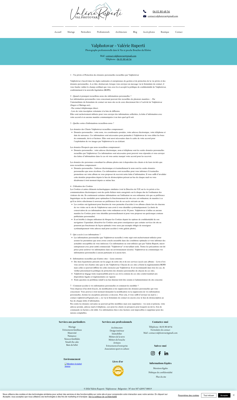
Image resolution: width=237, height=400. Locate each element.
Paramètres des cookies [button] (188, 395)
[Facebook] (159, 353)
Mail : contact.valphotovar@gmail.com (160, 332)
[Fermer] (233, 395)
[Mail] (144, 16)
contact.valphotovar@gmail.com (121, 55)
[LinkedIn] (166, 353)
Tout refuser (209, 395)
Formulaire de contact (160, 329)
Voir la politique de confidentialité (102, 396)
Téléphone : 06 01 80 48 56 (160, 326)
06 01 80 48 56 (124, 59)
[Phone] (144, 11)
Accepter (224, 395)
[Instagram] (153, 353)
